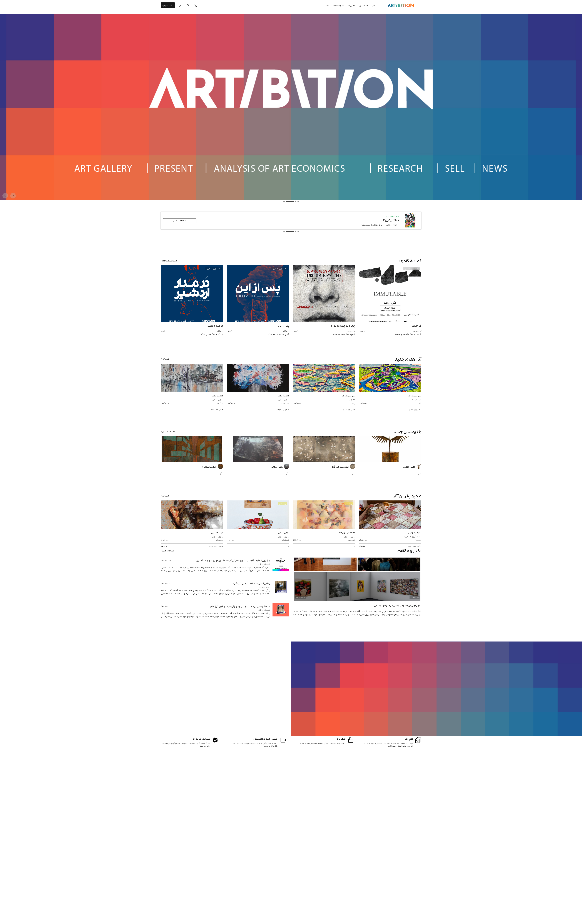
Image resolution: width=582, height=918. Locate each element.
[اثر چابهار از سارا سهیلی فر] (324, 378)
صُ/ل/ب (416, 326)
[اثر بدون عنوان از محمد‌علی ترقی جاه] (324, 515)
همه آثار (165, 358)
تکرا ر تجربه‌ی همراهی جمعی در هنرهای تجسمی (397, 605)
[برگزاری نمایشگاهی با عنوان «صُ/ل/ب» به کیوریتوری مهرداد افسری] (281, 568)
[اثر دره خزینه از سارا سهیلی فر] (390, 378)
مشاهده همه (168, 550)
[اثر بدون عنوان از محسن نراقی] (258, 378)
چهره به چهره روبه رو (343, 326)
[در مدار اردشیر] (192, 320)
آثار (374, 5)
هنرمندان (363, 5)
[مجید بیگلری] (192, 449)
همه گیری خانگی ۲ (412, 536)
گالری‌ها (351, 5)
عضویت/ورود (168, 5)
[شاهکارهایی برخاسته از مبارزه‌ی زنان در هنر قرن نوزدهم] (281, 613)
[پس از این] (258, 320)
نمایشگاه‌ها (338, 5)
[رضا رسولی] (258, 449)
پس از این (283, 326)
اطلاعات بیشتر (179, 220)
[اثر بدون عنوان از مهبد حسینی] (192, 515)
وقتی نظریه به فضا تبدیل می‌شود (251, 583)
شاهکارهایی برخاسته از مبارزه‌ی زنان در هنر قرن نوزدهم (240, 606)
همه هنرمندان (169, 431)
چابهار (352, 399)
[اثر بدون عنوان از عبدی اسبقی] (258, 515)
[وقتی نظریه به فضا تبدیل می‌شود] (281, 590)
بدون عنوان (283, 399)
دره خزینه (416, 399)
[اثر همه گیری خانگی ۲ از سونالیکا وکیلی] (390, 515)
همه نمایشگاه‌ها (169, 260)
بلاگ (327, 5)
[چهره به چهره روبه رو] (324, 320)
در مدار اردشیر (215, 326)
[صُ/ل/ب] (390, 320)
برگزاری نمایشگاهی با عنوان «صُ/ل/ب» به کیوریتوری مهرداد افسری (233, 560)
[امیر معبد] (390, 449)
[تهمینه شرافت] (324, 449)
